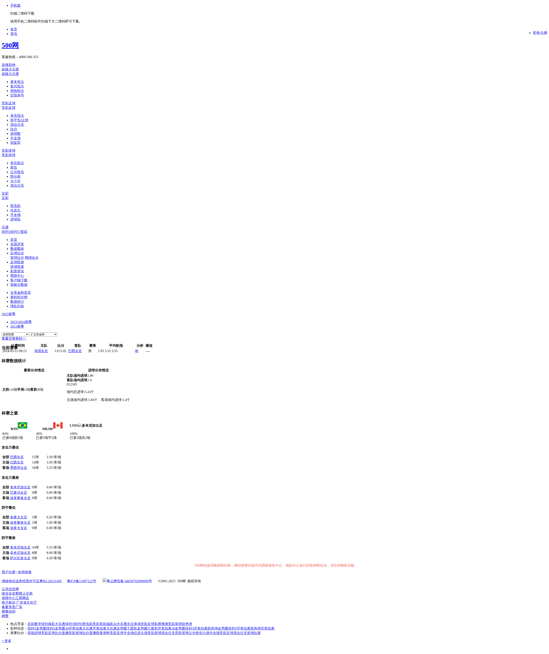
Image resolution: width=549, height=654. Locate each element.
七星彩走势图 (137, 628)
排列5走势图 (55, 628)
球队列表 (17, 306)
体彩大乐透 (56, 624)
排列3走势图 (36, 628)
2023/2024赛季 (21, 322)
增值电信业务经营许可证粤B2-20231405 (32, 581)
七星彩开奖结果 (160, 628)
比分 (13, 129)
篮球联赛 (17, 266)
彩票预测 (161, 624)
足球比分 (17, 253)
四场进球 (34, 633)
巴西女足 (75, 351)
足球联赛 (17, 262)
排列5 (14, 232)
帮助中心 (17, 276)
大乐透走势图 (116, 628)
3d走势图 (178, 628)
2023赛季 (17, 326)
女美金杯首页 (20, 292)
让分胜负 (17, 172)
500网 (10, 45)
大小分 (15, 181)
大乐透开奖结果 (94, 628)
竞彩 (96, 624)
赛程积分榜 (18, 297)
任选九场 (141, 633)
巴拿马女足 (18, 492)
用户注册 (8, 572)
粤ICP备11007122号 (81, 581)
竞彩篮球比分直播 (82, 633)
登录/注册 (540, 32)
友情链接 (25, 572)
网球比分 (32, 258)
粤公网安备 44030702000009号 (129, 581)
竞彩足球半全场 (122, 633)
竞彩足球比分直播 (55, 633)
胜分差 (15, 176)
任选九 (15, 210)
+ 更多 (6, 641)
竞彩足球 (8, 103)
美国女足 (41, 351)
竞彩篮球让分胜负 (188, 633)
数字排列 (41, 624)
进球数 (15, 133)
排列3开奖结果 (196, 628)
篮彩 (103, 624)
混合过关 (17, 124)
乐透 (5, 227)
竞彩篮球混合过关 (161, 633)
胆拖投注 (17, 91)
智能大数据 (18, 284)
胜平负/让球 (19, 120)
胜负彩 (15, 206)
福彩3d (111, 624)
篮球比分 (17, 258)
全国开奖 (17, 244)
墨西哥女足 (18, 468)
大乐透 (122, 624)
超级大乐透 (10, 69)
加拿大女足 (18, 517)
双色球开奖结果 (262, 628)
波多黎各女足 (20, 498)
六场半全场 (211, 633)
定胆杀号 (17, 95)
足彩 (5, 193)
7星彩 (23, 232)
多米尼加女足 (20, 487)
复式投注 (17, 86)
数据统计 (17, 301)
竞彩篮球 (8, 150)
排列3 (6, 232)
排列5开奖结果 (239, 628)
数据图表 (17, 248)
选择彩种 (8, 65)
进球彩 (15, 219)
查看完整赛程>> (14, 338)
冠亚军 (15, 142)
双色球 (187, 624)
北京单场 (134, 624)
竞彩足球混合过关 (233, 633)
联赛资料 (103, 633)
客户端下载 (18, 280)
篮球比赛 (254, 633)
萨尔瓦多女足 (20, 558)
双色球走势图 (218, 628)
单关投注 (17, 115)
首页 (13, 29)
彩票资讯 (17, 271)
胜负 (13, 167)
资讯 (13, 34)
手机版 (15, 5)
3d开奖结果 (73, 628)
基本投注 (17, 82)
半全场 (15, 138)
